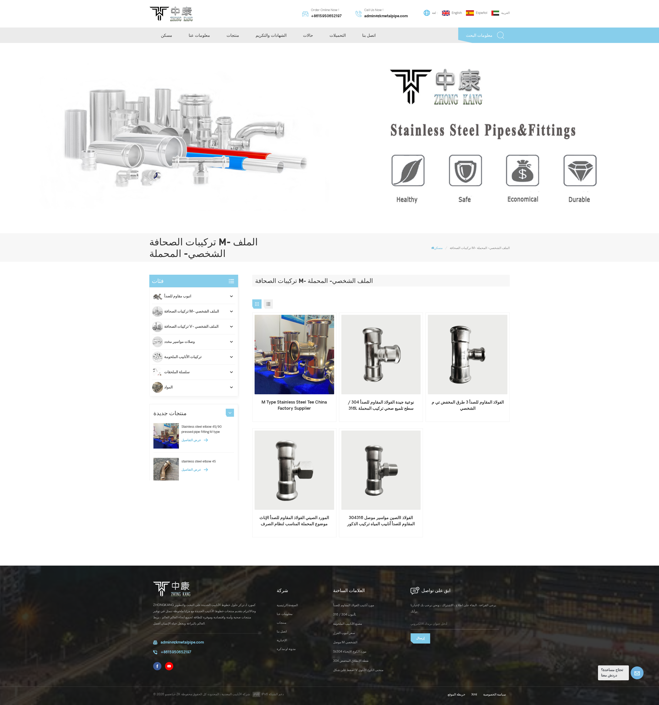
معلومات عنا (199, 35)
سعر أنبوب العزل (344, 633)
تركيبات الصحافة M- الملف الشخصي (191, 311)
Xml (474, 695)
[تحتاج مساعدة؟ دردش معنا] (637, 672)
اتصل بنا (369, 35)
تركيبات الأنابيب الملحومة (183, 357)
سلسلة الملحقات (177, 372)
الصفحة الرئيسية (287, 605)
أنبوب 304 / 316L (344, 615)
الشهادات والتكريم (271, 35)
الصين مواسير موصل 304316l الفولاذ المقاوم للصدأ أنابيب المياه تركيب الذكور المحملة (381, 521)
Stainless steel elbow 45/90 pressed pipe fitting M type (201, 429)
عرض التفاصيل (191, 440)
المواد (168, 387)
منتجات (233, 35)
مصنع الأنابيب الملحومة (347, 624)
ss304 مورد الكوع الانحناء (349, 652)
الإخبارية (282, 640)
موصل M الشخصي (345, 642)
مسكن (166, 35)
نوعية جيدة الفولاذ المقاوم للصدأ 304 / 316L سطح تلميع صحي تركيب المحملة (381, 405)
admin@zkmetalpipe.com (386, 16)
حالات (308, 35)
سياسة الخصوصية (494, 695)
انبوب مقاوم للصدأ (177, 296)
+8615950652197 (326, 16)
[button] (230, 412)
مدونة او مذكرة (286, 649)
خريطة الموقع (456, 695)
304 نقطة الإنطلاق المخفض (351, 661)
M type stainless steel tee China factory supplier (294, 405)
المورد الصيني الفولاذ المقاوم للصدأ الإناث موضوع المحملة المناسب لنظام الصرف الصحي (294, 521)
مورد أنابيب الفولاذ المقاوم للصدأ (353, 605)
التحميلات (338, 35)
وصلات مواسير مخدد (179, 342)
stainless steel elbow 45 (198, 461)
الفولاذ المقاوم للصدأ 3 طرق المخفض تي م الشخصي (468, 405)
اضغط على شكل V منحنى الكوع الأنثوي (358, 670)
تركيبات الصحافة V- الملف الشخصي (191, 326)
